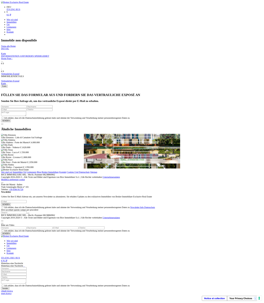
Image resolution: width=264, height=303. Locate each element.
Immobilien (18, 172)
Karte (3, 53)
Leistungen (31, 172)
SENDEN (6, 204)
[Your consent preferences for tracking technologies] (259, 298)
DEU (13, 258)
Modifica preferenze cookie (13, 179)
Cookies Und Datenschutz (78, 172)
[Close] (2, 182)
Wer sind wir (6, 172)
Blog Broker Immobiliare (48, 172)
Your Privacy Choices (240, 298)
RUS (18, 9)
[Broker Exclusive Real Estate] (15, 2)
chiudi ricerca (7, 291)
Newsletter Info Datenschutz (142, 207)
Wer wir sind (12, 241)
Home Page (6, 58)
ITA (9, 9)
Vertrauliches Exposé (10, 74)
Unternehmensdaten (111, 177)
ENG (13, 9)
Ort (24, 172)
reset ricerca (6, 293)
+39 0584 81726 (16, 189)
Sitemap (93, 172)
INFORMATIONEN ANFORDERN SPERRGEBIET (25, 56)
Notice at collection (214, 298)
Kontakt (62, 172)
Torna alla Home (8, 46)
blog (8, 250)
